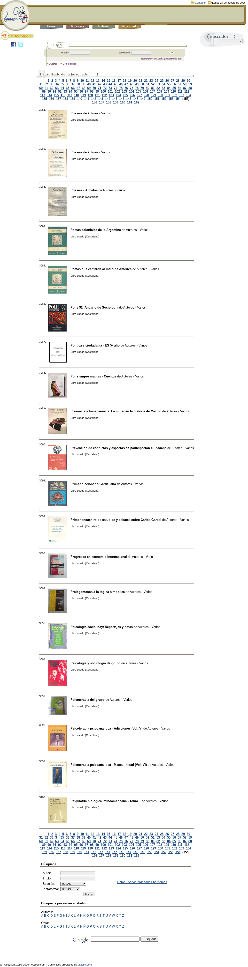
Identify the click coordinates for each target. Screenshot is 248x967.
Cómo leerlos (69, 64)
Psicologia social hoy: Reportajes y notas (101, 627)
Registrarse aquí (173, 59)
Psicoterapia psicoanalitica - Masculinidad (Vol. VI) (108, 765)
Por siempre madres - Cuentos (93, 376)
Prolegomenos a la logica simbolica (97, 592)
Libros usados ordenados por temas (142, 882)
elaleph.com (85, 964)
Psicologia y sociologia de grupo (95, 663)
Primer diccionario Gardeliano (93, 484)
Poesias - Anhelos (84, 190)
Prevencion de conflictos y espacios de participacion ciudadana (118, 448)
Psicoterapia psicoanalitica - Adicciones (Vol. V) (106, 728)
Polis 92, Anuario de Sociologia (94, 307)
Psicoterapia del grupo (87, 699)
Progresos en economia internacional (98, 557)
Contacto (200, 2)
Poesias (76, 113)
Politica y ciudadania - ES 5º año (95, 345)
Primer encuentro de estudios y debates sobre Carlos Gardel (115, 520)
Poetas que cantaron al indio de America (101, 269)
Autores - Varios (98, 113)
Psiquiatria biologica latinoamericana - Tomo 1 (105, 801)
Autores (53, 64)
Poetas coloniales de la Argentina (95, 230)
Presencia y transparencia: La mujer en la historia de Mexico (115, 411)
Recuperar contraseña (152, 59)
